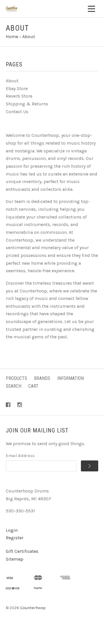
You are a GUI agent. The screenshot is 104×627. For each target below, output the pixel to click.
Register (14, 537)
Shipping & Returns (27, 104)
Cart (33, 386)
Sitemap (14, 559)
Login (12, 530)
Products (16, 378)
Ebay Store (17, 88)
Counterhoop (33, 607)
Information (70, 378)
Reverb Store (19, 96)
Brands (42, 378)
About (12, 80)
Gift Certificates (22, 551)
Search (13, 386)
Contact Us (17, 111)
